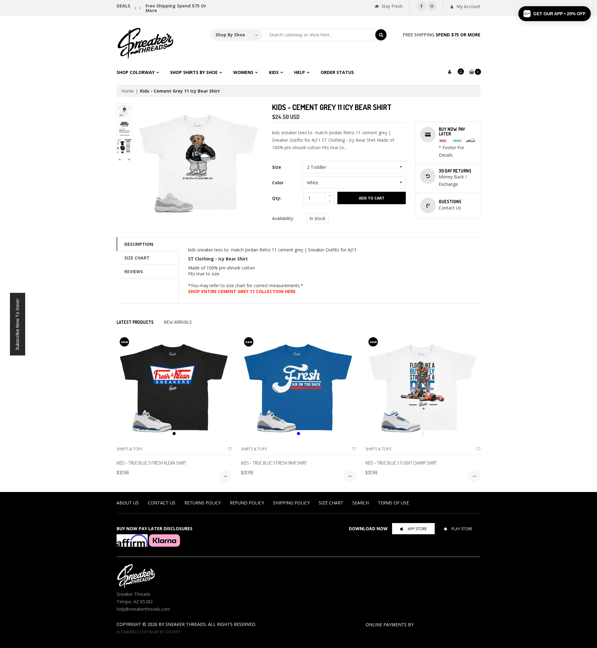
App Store (417, 528)
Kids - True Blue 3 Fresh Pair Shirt (274, 463)
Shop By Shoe (230, 35)
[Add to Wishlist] (230, 449)
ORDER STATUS (337, 72)
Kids (274, 72)
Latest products (135, 322)
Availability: (283, 218)
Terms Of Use (393, 503)
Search (360, 503)
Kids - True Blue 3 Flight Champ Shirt (401, 463)
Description (138, 244)
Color (278, 183)
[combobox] (319, 35)
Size (276, 167)
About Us (128, 503)
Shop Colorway (136, 72)
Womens (243, 72)
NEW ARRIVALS (178, 322)
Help (299, 72)
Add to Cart (371, 198)
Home (127, 91)
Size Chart (137, 258)
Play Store (461, 528)
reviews (133, 271)
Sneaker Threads (185, 624)
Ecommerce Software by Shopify (148, 631)
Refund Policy (247, 503)
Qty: (276, 198)
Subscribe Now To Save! (17, 324)
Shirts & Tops (129, 449)
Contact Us (161, 503)
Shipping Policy (291, 503)
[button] (554, 13)
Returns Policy (202, 503)
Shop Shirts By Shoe (194, 72)
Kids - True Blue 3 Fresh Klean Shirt (151, 463)
